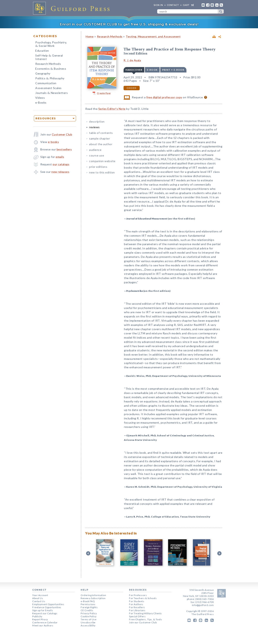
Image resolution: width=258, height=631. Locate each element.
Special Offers (137, 616)
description (97, 121)
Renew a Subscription (93, 598)
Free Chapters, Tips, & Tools (145, 619)
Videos (40, 97)
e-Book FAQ (88, 601)
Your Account (40, 595)
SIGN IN (158, 5)
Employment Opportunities (48, 604)
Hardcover (134, 69)
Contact (173, 5)
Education (42, 50)
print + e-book (173, 69)
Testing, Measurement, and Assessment (153, 36)
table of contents (101, 132)
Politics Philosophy (49, 79)
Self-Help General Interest (49, 57)
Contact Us (38, 601)
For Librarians (137, 610)
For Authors (136, 604)
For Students (136, 601)
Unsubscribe (88, 622)
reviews (94, 127)
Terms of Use (88, 619)
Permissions (88, 604)
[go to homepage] (72, 8)
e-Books (41, 102)
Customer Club (62, 134)
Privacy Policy (89, 613)
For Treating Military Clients (145, 613)
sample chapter (99, 138)
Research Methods (48, 63)
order (131, 88)
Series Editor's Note (112, 108)
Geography (42, 73)
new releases (60, 171)
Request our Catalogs (44, 613)
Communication (45, 83)
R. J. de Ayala (132, 60)
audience (95, 149)
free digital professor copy (164, 97)
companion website (102, 161)
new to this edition (102, 172)
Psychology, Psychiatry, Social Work (51, 44)
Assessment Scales (48, 88)
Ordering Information (93, 595)
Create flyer (104, 93)
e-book (152, 69)
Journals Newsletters (51, 93)
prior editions (98, 166)
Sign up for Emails (42, 610)
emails (60, 157)
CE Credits (87, 610)
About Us (37, 598)
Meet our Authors (42, 625)
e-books (53, 142)
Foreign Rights (89, 607)
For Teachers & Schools (143, 598)
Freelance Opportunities (46, 607)
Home (90, 36)
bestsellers (64, 149)
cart (186, 5)
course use (96, 155)
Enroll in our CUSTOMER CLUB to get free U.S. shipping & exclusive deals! (129, 24)
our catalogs (61, 164)
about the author (100, 144)
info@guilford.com (203, 605)
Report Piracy (40, 619)
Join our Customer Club (143, 622)
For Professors (138, 595)
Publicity (37, 616)
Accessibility (88, 625)
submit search (221, 11)
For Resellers (137, 607)
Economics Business (50, 69)
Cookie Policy (89, 616)
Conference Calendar (45, 622)
